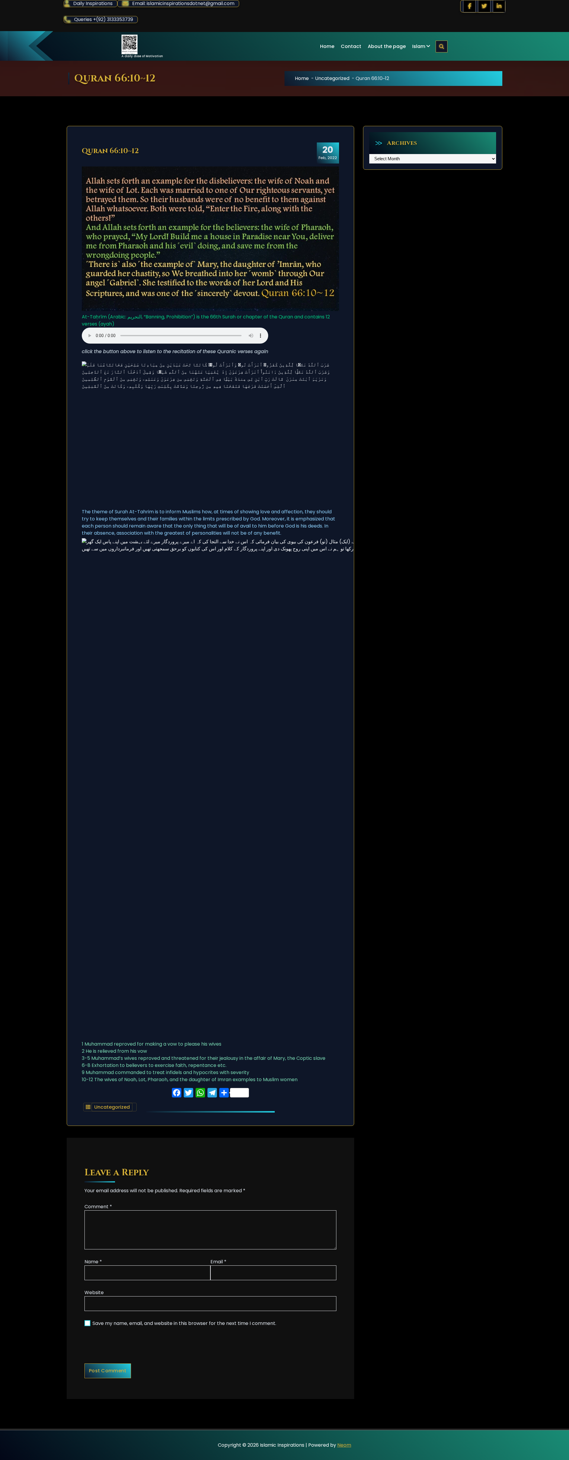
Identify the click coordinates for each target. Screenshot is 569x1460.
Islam (418, 46)
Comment (98, 1206)
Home (327, 46)
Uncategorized (332, 78)
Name (93, 1261)
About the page (387, 46)
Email (218, 1261)
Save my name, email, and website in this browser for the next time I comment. (184, 1323)
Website (94, 1292)
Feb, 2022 (328, 153)
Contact (351, 46)
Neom (344, 1445)
